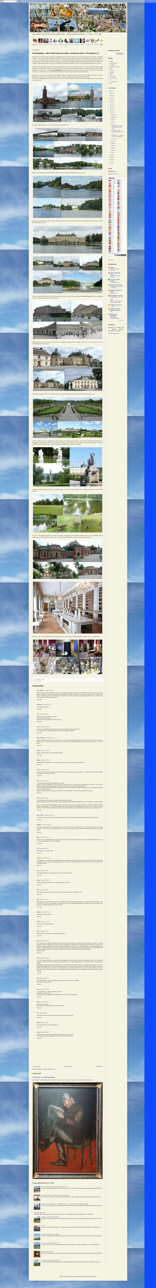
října (112, 119)
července (113, 139)
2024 (111, 95)
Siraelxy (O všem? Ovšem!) (116, 285)
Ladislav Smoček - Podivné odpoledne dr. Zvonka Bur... (117, 127)
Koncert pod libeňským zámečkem (115, 276)
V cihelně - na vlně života (116, 305)
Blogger (95, 1276)
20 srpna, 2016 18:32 (45, 858)
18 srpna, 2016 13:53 (45, 750)
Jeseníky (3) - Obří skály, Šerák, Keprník (50, 1217)
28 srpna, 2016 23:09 (44, 958)
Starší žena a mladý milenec (47, 1251)
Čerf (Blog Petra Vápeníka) (116, 295)
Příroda (111, 74)
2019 (111, 106)
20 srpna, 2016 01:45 (43, 848)
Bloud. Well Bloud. (41, 738)
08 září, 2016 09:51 (43, 1013)
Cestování (112, 70)
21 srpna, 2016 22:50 (45, 880)
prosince (113, 115)
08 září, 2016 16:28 (44, 1022)
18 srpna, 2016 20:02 (44, 769)
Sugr (38, 870)
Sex (110, 79)
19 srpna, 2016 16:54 (44, 837)
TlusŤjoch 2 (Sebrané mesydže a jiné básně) (115, 309)
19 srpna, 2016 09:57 (45, 824)
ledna (112, 152)
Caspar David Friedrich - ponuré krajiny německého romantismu (55, 1195)
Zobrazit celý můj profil (113, 173)
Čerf (38, 848)
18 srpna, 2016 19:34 (45, 760)
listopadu (113, 117)
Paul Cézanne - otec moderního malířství (43, 1077)
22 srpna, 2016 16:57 (43, 889)
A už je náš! (112, 306)
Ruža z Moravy (40, 690)
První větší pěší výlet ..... (115, 282)
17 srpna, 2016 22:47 (48, 690)
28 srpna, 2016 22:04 (44, 931)
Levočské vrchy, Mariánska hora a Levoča (50, 1243)
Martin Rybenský (113, 333)
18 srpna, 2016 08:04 (43, 714)
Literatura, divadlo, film (115, 67)
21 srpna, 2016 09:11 (44, 870)
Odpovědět (39, 699)
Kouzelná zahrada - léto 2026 (116, 297)
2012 (111, 161)
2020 (111, 104)
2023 (111, 97)
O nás (111, 83)
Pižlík (38, 1022)
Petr (38, 890)
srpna (112, 123)
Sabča (38, 921)
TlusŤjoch (39, 704)
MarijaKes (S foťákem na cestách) (116, 290)
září (112, 121)
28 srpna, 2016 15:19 (44, 921)
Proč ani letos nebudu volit (39, 1212)
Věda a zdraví (112, 76)
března (112, 148)
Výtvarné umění (113, 63)
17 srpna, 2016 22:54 (46, 704)
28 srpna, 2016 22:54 (44, 940)
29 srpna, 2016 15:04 (44, 989)
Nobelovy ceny (83, 67)
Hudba (111, 68)
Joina (38, 989)
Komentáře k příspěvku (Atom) (48, 1069)
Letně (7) (43, 1225)
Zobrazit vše (121, 320)
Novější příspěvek (37, 1066)
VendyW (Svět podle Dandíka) (115, 280)
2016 (111, 113)
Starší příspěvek (99, 1066)
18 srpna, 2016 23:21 (44, 798)
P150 (111, 311)
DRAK (38, 760)
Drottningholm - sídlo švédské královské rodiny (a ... (117, 132)
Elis (37, 899)
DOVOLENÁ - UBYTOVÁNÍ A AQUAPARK (116, 287)
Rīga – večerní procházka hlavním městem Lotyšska (115, 301)
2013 (111, 159)
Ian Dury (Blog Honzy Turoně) (115, 273)
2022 (111, 100)
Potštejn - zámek (113, 293)
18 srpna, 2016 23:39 (48, 815)
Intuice (38, 750)
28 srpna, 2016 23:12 (44, 978)
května (112, 143)
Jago (38, 931)
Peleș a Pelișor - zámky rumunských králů (50, 1260)
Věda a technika (113, 78)
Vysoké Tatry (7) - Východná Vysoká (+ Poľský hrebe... (117, 135)
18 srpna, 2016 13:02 (50, 737)
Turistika (111, 72)
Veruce (111, 299)
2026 (111, 91)
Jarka (38, 726)
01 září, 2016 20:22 (44, 1002)
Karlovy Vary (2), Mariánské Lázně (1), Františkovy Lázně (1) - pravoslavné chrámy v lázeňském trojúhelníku (64, 1204)
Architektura (39, 681)
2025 (111, 93)
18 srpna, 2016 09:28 (44, 726)
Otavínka (112, 267)
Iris (37, 714)
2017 (111, 111)
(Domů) (111, 61)
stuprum (39, 858)
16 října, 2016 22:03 (44, 1032)
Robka (38, 880)
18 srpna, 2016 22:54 (44, 780)
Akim (38, 769)
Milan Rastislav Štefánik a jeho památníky (50, 1234)
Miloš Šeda (112, 171)
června (112, 141)
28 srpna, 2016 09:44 (45, 912)
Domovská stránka (68, 1066)
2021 (111, 102)
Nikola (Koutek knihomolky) (113, 314)
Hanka (38, 1032)
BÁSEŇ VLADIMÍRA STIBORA (115, 269)
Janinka (39, 912)
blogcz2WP (117, 330)
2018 (111, 108)
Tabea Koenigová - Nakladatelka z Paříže (114, 317)
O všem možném (113, 81)
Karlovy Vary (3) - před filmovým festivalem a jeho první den (54, 1186)
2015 (111, 155)
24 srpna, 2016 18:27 (43, 899)
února (112, 150)
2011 (111, 163)
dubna (112, 145)
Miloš (38, 780)
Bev (37, 1013)
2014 (111, 157)
